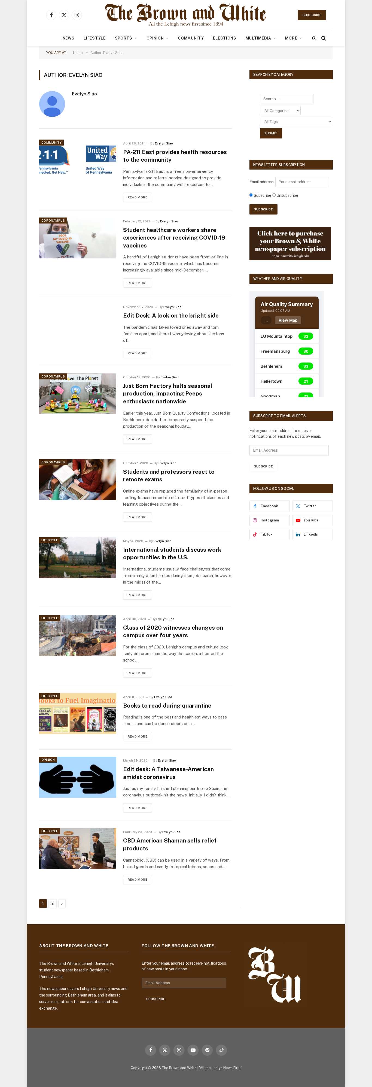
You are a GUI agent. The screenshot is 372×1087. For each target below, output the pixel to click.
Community (191, 38)
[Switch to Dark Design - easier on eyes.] (314, 38)
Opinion (155, 38)
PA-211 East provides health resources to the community (175, 156)
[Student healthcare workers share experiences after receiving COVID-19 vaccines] (77, 238)
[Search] (323, 38)
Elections (224, 38)
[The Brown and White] (186, 15)
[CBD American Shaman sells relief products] (77, 848)
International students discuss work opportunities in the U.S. (172, 553)
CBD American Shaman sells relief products (170, 844)
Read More (137, 197)
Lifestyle (94, 38)
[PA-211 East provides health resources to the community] (77, 160)
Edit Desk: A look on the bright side (171, 315)
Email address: (262, 182)
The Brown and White (179, 1068)
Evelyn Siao (84, 93)
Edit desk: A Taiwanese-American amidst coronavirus (168, 773)
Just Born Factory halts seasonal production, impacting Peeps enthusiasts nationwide (167, 393)
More (291, 38)
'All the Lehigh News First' (220, 1068)
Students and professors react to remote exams (169, 475)
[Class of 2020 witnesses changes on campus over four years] (77, 635)
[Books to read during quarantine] (77, 713)
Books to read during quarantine (167, 705)
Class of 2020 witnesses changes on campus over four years (173, 631)
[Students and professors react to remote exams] (77, 479)
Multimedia (258, 38)
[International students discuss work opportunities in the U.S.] (77, 557)
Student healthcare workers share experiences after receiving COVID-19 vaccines (174, 238)
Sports (123, 38)
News (69, 38)
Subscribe (312, 15)
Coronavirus (53, 220)
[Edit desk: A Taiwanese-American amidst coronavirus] (77, 777)
